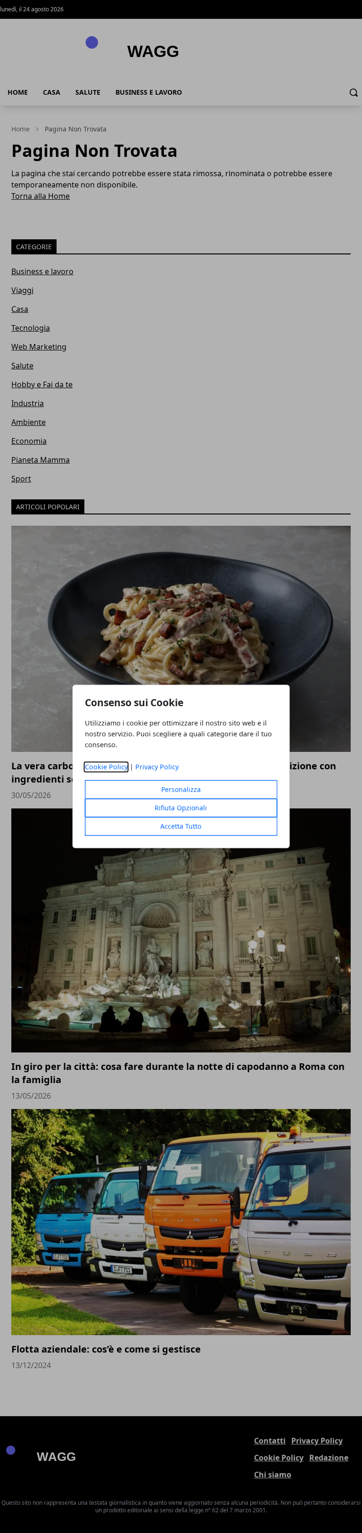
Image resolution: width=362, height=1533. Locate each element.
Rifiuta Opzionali (181, 808)
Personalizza (181, 789)
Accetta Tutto (180, 826)
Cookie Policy (106, 767)
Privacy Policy (157, 767)
